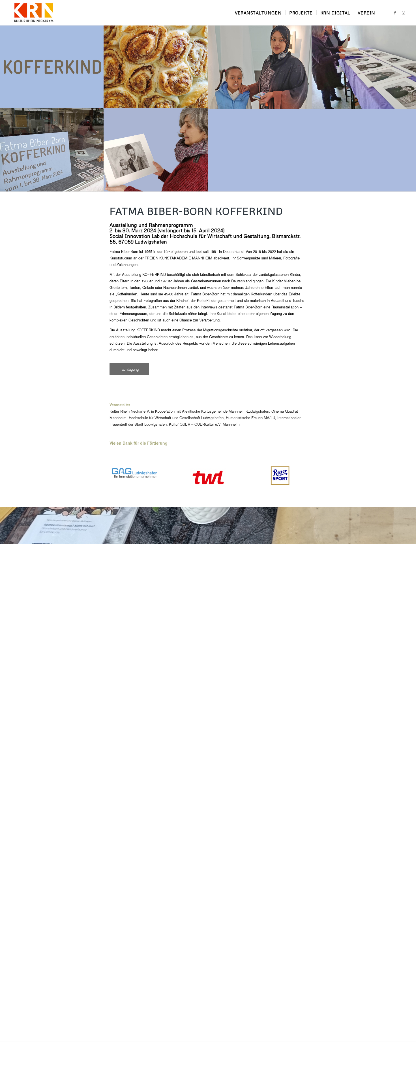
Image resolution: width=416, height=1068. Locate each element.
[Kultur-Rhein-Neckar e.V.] (33, 12)
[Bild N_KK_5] (156, 149)
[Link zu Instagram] (403, 12)
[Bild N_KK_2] (156, 66)
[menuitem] (258, 12)
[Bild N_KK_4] (52, 149)
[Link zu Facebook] (395, 12)
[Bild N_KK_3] (364, 66)
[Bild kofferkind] (52, 66)
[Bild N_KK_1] (260, 66)
